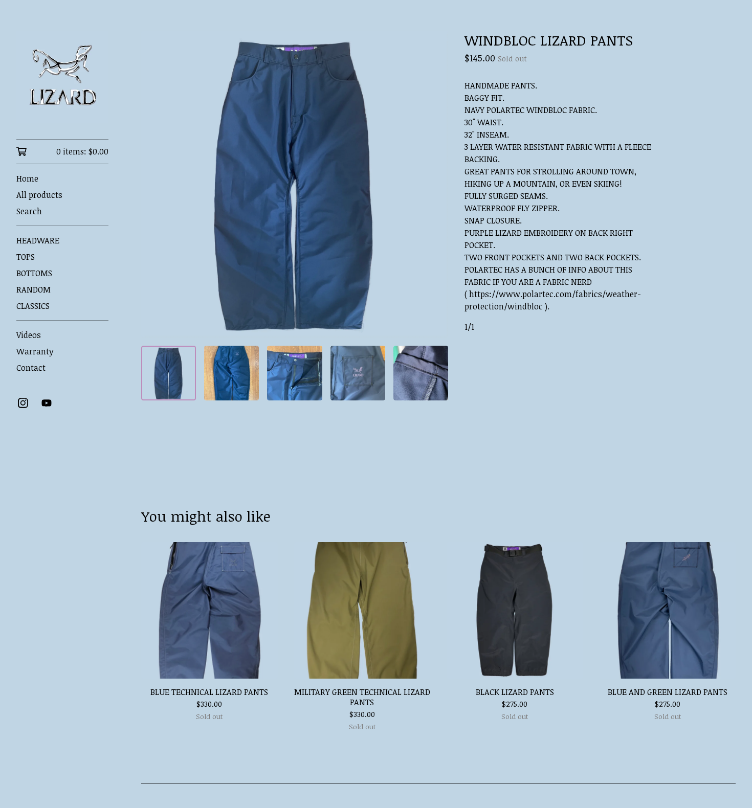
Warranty (35, 351)
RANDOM (33, 289)
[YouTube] (46, 403)
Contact (31, 367)
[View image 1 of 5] (168, 373)
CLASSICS (33, 305)
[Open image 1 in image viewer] (294, 184)
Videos (28, 335)
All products (39, 194)
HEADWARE (37, 240)
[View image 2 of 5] (231, 373)
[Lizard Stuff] (62, 77)
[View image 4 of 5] (357, 373)
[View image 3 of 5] (294, 373)
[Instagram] (23, 403)
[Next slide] (434, 184)
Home (27, 178)
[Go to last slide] (155, 184)
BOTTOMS (34, 273)
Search (29, 211)
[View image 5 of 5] (420, 373)
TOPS (25, 256)
